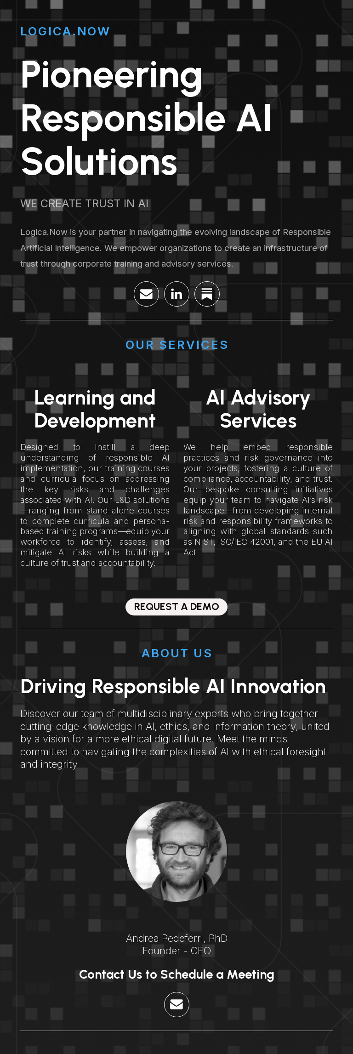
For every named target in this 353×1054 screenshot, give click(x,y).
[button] (146, 294)
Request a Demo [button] (176, 606)
